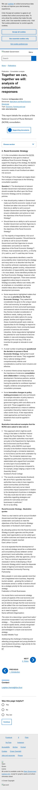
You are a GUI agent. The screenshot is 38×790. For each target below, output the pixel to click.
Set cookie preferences (19, 44)
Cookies (4, 751)
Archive (15, 747)
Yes (7, 704)
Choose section (9, 144)
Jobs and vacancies (8, 755)
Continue (6, 722)
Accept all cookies (19, 32)
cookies (11, 4)
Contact (23, 747)
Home (4, 65)
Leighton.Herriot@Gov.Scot (12, 687)
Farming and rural (19, 107)
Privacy (20, 755)
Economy (9, 107)
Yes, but (9, 715)
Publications (12, 65)
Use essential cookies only (19, 39)
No (7, 709)
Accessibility (6, 747)
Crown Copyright (15, 751)
